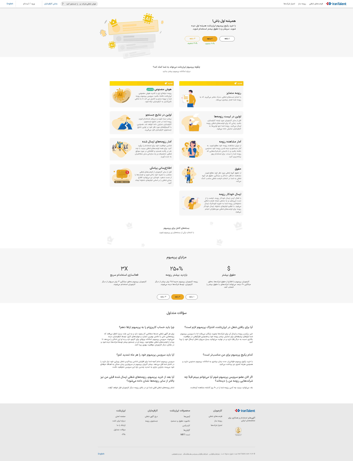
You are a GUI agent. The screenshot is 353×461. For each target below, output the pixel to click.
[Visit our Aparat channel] (229, 442)
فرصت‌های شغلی (316, 3)
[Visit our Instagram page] (246, 442)
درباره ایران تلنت (118, 420)
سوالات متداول (119, 429)
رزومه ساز (302, 3)
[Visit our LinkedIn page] (252, 442)
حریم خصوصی (177, 454)
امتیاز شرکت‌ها (289, 3)
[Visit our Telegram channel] (235, 442)
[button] (31, 4)
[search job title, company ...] (63, 4)
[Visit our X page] (241, 442)
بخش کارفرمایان (51, 3)
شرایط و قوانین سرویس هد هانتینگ (195, 454)
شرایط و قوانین (214, 454)
